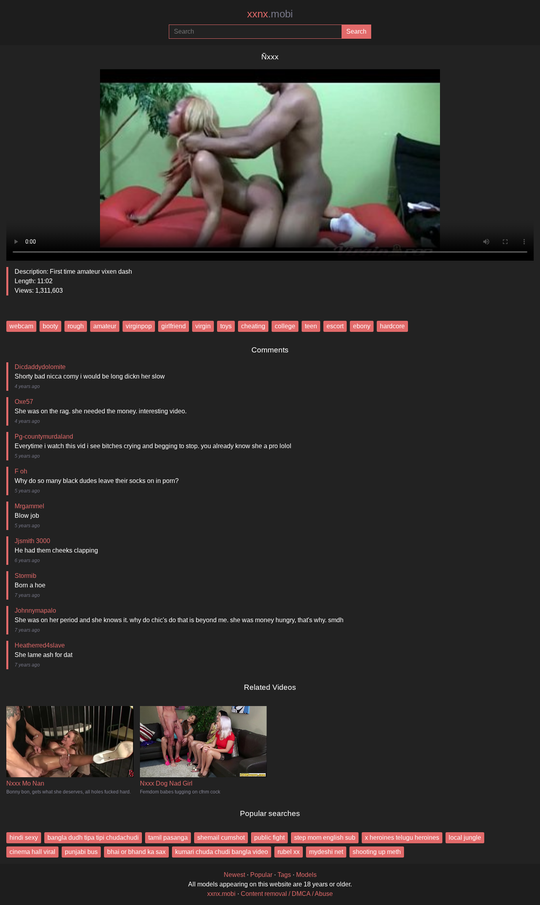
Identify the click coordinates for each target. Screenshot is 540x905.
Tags (284, 874)
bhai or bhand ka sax (136, 851)
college (285, 326)
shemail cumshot (221, 837)
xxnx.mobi (221, 893)
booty (50, 326)
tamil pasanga (168, 837)
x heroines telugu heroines (402, 837)
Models (306, 874)
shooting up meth (377, 851)
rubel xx (289, 851)
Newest (234, 874)
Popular (261, 874)
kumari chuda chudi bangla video (221, 851)
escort (335, 326)
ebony (361, 326)
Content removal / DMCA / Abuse (287, 893)
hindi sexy (23, 837)
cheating (253, 326)
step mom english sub (324, 837)
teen (311, 326)
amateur (104, 326)
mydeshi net (326, 851)
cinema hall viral (32, 851)
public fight (269, 837)
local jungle (465, 837)
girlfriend (173, 326)
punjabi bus (81, 851)
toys (226, 326)
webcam (21, 326)
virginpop (139, 326)
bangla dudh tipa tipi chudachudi (93, 837)
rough (76, 326)
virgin (203, 326)
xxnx (270, 13)
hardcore (392, 326)
